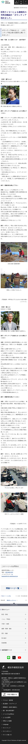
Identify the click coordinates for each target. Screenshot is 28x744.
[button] (21, 2)
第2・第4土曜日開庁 (8, 710)
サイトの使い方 (7, 734)
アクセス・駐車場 (8, 700)
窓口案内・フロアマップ (10, 703)
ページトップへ (14, 605)
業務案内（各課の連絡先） (10, 707)
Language (5, 724)
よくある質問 (6, 717)
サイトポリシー (7, 731)
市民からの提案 (7, 721)
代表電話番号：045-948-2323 (11, 690)
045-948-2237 (9, 572)
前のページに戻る (6, 596)
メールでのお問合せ (8, 714)
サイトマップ (6, 727)
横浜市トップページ (11, 600)
